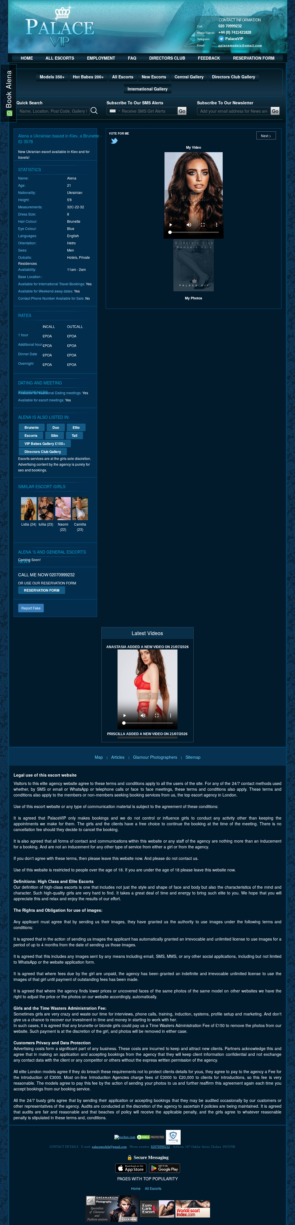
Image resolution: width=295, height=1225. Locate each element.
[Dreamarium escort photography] (112, 1208)
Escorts (30, 435)
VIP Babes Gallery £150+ (44, 443)
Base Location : (30, 276)
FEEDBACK (209, 58)
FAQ (132, 58)
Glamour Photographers (155, 757)
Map (99, 757)
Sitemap (193, 757)
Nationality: (27, 192)
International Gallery (148, 89)
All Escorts (122, 77)
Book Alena (8, 90)
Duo (55, 427)
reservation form (41, 590)
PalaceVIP (234, 38)
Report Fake (31, 607)
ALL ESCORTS (60, 58)
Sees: (22, 250)
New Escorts (154, 77)
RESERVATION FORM (254, 58)
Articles (118, 757)
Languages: (27, 235)
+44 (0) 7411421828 (234, 32)
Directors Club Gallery (233, 77)
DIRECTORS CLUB (167, 58)
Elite (76, 427)
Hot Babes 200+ (88, 77)
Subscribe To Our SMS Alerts (135, 102)
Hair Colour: (27, 221)
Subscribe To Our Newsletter (225, 102)
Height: (23, 199)
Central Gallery (189, 77)
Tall (74, 435)
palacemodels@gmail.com (240, 45)
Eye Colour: (27, 228)
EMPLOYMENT (101, 58)
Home (136, 1188)
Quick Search (29, 102)
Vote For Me (119, 133)
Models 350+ (52, 77)
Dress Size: (27, 214)
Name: (23, 177)
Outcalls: (25, 257)
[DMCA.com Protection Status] (150, 1137)
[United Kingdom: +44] (112, 111)
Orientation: (27, 242)
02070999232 (160, 1146)
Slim (54, 435)
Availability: (27, 269)
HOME (27, 58)
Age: (21, 185)
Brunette (31, 427)
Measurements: (30, 206)
